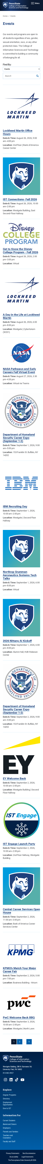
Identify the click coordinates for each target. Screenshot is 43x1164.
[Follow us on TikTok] (17, 1081)
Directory (6, 1099)
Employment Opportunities (8, 1103)
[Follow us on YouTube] (23, 1081)
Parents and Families (10, 1132)
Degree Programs (9, 1095)
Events (13, 16)
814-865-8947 (8, 1073)
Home (5, 16)
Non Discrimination (29, 1153)
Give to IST (7, 1108)
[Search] (37, 75)
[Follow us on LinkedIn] (11, 1081)
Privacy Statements (12, 1153)
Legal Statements (27, 1157)
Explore (7, 1089)
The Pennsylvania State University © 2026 (22, 1160)
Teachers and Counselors (8, 1136)
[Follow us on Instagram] (6, 1081)
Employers (7, 1128)
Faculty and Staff (9, 1141)
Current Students (9, 1120)
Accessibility (14, 1157)
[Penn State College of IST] (17, 5)
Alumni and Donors (9, 1124)
